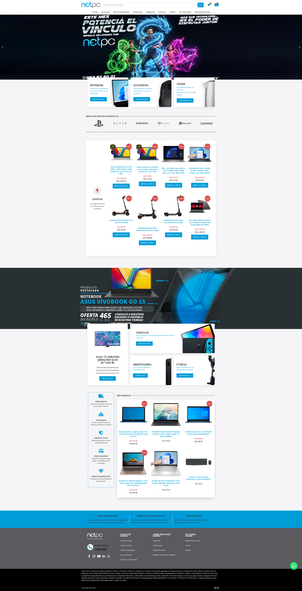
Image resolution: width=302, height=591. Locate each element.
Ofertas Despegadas (121, 12)
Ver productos (98, 99)
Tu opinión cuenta (159, 550)
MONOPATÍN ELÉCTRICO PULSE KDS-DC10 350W (173, 221)
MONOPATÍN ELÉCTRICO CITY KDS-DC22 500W (121, 221)
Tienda (95, 12)
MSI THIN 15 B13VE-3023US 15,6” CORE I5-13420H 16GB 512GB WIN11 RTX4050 (200, 222)
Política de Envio (126, 545)
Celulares (162, 12)
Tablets (172, 12)
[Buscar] (201, 5)
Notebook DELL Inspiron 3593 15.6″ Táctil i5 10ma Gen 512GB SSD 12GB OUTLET (133, 434)
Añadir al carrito (121, 186)
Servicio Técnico (126, 555)
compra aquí (140, 375)
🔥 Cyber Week (185, 12)
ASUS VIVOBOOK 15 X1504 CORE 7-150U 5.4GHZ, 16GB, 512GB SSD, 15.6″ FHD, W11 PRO (121, 170)
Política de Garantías (127, 550)
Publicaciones (158, 545)
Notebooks (137, 12)
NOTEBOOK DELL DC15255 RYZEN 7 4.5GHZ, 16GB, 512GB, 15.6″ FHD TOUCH (199, 170)
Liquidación (150, 12)
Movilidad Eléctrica (202, 12)
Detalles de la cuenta (192, 541)
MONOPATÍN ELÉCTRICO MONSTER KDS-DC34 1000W (147, 229)
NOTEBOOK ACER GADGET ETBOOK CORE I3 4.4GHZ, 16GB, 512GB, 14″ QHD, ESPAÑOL (166, 434)
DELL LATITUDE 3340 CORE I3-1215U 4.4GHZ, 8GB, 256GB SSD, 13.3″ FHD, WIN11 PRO (173, 170)
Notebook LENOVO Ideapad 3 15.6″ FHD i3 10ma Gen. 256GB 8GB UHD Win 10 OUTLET (133, 483)
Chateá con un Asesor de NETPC (164, 555)
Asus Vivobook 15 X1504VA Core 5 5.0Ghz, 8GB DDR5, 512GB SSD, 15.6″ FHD (147, 169)
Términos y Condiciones (128, 560)
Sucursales (105, 12)
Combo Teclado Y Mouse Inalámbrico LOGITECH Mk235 (198, 478)
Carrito (187, 545)
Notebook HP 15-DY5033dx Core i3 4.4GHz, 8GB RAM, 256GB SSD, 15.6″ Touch (166, 483)
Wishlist (188, 550)
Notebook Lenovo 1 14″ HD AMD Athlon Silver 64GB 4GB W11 (198, 433)
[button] (2, 47)
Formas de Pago (126, 541)
